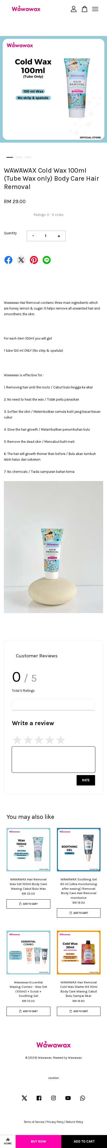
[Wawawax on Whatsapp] (82, 1100)
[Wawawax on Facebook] (39, 1100)
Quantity (10, 233)
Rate (86, 780)
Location (53, 1078)
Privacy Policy (55, 1122)
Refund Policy (74, 1122)
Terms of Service (34, 1122)
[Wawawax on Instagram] (53, 1100)
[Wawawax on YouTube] (68, 1100)
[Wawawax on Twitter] (24, 1100)
